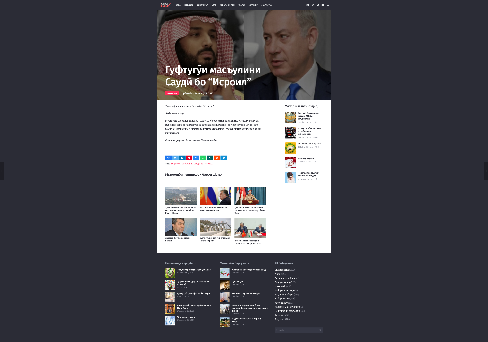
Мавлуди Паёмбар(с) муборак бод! (249, 269)
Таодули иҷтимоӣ (186, 317)
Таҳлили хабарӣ (284, 294)
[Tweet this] (175, 158)
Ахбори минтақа (284, 290)
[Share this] (168, 158)
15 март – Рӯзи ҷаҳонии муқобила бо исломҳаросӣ (309, 131)
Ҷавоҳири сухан (306, 158)
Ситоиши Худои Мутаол (309, 143)
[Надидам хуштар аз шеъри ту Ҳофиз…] (225, 319)
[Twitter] (317, 5)
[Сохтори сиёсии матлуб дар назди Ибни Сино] (170, 306)
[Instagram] (312, 5)
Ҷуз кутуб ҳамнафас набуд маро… (194, 293)
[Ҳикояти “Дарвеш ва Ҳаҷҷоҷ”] (225, 294)
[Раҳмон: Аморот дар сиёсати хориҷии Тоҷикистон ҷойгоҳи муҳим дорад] (225, 306)
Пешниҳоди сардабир (287, 311)
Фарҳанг (280, 319)
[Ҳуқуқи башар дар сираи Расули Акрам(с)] (170, 282)
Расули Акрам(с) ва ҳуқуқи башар (194, 269)
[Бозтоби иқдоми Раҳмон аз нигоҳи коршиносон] (215, 189)
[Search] (328, 5)
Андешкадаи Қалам (286, 278)
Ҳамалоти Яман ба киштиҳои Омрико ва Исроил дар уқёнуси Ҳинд (249, 210)
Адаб (277, 274)
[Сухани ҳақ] (225, 282)
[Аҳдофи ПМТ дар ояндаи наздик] (181, 220)
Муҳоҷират (281, 302)
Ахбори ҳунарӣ (283, 282)
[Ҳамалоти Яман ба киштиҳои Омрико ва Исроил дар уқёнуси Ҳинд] (250, 189)
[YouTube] (322, 5)
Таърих (279, 315)
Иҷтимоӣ (280, 286)
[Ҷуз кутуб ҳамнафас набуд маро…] (170, 294)
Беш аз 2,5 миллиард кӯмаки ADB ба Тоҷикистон (308, 116)
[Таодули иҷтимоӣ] (170, 317)
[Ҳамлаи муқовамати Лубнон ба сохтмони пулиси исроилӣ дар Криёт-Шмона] (181, 189)
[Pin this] (189, 158)
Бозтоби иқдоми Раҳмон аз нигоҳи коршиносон (213, 209)
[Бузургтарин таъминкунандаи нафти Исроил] (215, 220)
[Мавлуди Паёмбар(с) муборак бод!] (225, 270)
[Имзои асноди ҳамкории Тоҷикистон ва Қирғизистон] (250, 220)
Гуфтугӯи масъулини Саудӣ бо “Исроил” (192, 164)
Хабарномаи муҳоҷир (287, 306)
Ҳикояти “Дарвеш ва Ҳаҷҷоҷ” (246, 293)
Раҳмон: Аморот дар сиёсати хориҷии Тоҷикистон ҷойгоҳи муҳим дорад (250, 308)
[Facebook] (307, 5)
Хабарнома (281, 298)
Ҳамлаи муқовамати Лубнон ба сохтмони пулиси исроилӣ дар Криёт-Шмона (180, 210)
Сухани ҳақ (237, 281)
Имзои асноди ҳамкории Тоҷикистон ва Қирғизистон (248, 242)
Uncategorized (283, 269)
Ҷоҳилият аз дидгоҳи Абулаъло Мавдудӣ (308, 174)
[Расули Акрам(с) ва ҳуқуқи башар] (170, 270)
